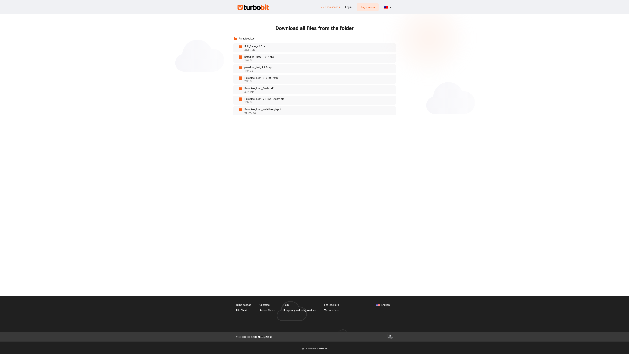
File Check (242, 310)
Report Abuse (267, 310)
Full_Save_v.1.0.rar (255, 46)
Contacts (264, 304)
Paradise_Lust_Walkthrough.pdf (262, 109)
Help (286, 304)
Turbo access (332, 7)
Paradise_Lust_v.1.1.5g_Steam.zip (264, 98)
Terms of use (331, 310)
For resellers (331, 304)
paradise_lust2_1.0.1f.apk (259, 57)
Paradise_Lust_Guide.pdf (259, 88)
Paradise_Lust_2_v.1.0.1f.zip (261, 77)
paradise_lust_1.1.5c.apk (258, 67)
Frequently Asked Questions (299, 310)
